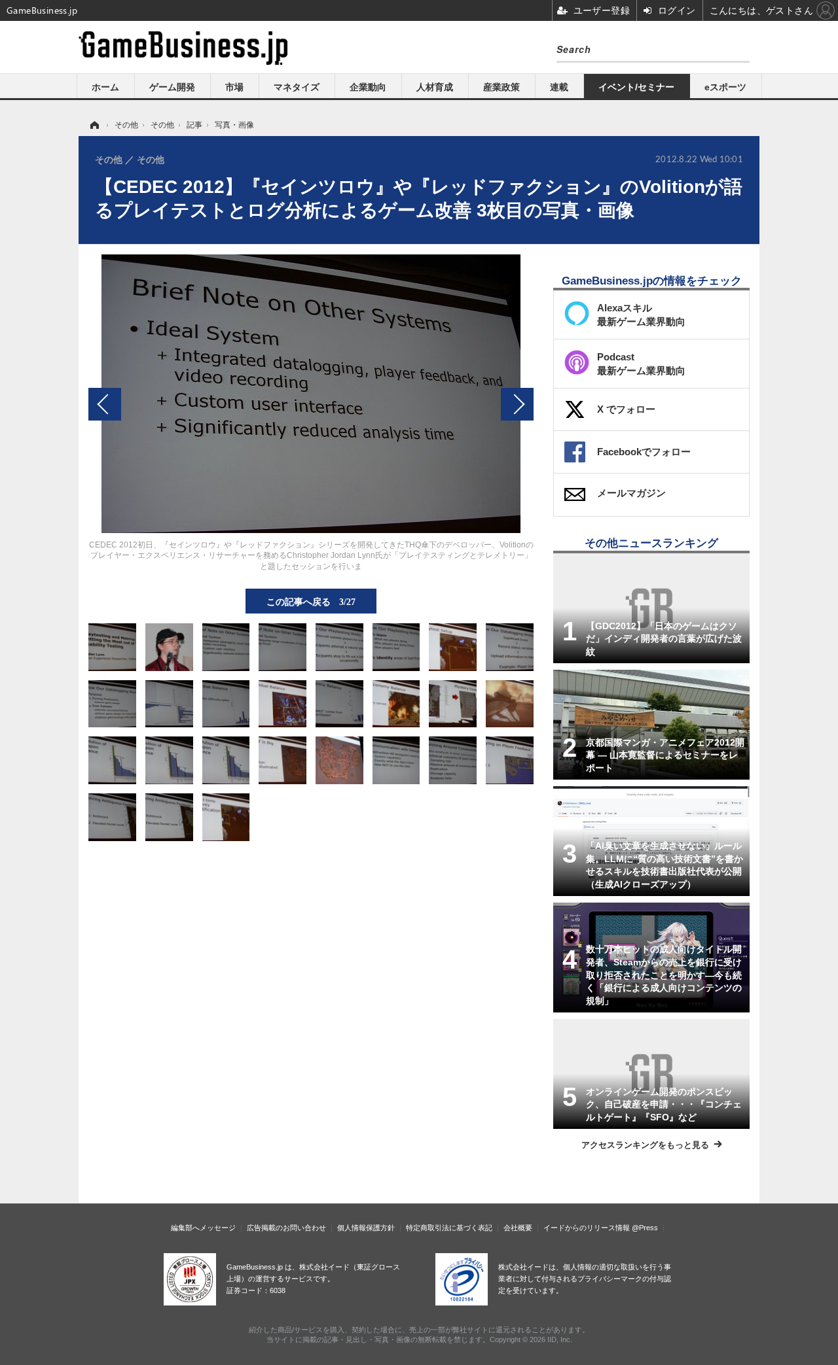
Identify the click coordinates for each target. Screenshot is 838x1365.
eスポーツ (725, 87)
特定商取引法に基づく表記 (449, 1228)
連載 (559, 87)
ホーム (105, 87)
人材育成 (434, 87)
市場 (234, 87)
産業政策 (501, 87)
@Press (645, 1228)
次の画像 (517, 404)
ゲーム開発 (172, 87)
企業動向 (368, 87)
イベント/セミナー (636, 87)
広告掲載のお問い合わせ (286, 1228)
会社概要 (517, 1228)
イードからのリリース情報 (586, 1228)
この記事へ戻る (310, 601)
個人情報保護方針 (366, 1228)
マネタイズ (296, 87)
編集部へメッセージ (203, 1228)
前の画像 (104, 404)
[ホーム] (93, 125)
